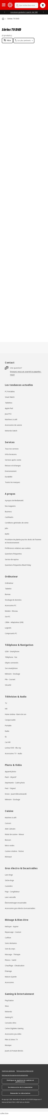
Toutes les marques (12, 482)
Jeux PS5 (8, 414)
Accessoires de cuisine (13, 425)
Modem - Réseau (11, 611)
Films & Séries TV (11, 1039)
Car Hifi (7, 742)
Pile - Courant (10, 679)
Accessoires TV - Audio (13, 753)
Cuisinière (9, 886)
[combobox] (26, 5)
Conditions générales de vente (16, 523)
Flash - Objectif (10, 777)
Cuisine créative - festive (14, 851)
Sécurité (8, 685)
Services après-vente (13, 460)
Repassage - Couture (13, 932)
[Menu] (3, 5)
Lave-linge (9, 875)
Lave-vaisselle (10, 897)
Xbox (7, 1006)
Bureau (7, 594)
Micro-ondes (9, 845)
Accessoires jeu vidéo (13, 1034)
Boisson (8, 840)
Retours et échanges (13, 465)
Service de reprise (12, 559)
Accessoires (9, 982)
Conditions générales (8, 1071)
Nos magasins (10, 506)
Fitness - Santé (10, 960)
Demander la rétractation (20, 1093)
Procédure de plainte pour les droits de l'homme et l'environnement (23, 541)
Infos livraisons (11, 454)
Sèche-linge (9, 880)
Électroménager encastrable (15, 903)
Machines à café (11, 419)
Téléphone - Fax (11, 657)
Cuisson (8, 823)
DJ (5, 736)
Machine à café (10, 817)
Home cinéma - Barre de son (15, 714)
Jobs (6, 528)
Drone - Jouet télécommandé (16, 794)
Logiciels (8, 628)
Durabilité (8, 477)
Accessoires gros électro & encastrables (20, 908)
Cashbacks (9, 517)
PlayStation (9, 1000)
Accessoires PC (10, 605)
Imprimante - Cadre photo (15, 782)
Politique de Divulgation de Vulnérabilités (15, 1075)
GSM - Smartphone (12, 651)
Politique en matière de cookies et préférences (20, 1081)
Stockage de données (13, 600)
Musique (8, 1045)
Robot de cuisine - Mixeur (14, 834)
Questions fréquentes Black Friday (18, 565)
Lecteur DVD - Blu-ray (13, 748)
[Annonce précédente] (4, 12)
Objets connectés (11, 663)
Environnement (10, 471)
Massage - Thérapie (12, 954)
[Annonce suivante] (43, 12)
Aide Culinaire (10, 829)
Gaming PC (9, 1017)
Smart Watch (10, 397)
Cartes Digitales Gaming (14, 1028)
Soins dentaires (11, 943)
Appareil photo (10, 771)
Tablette (8, 588)
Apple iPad (9, 408)
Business (8, 511)
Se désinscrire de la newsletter (20, 1087)
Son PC (7, 616)
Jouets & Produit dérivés (14, 1051)
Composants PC (11, 633)
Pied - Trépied (10, 788)
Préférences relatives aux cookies (18, 548)
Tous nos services (12, 449)
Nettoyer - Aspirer (11, 926)
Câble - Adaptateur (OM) (14, 622)
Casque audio (10, 720)
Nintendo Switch (11, 431)
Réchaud (8, 857)
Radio (7, 731)
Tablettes (8, 403)
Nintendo (8, 1011)
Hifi (6, 709)
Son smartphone (11, 668)
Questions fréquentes (13, 554)
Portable (8, 725)
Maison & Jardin (11, 977)
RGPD (7, 534)
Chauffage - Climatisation (14, 965)
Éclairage (8, 971)
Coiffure (8, 937)
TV (6, 703)
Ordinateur (9, 583)
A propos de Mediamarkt (14, 500)
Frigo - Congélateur (12, 891)
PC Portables (10, 391)
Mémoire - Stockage (12, 674)
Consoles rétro (10, 1023)
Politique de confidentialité (24, 1071)
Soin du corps (10, 949)
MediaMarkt (16, 1099)
